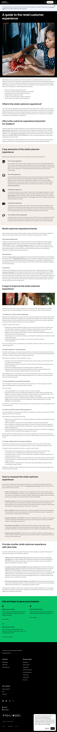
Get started (50, 2)
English (5, 707)
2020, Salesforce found (19, 258)
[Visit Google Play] (7, 715)
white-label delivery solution (12, 568)
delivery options (12, 195)
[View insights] (30, 606)
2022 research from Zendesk (18, 133)
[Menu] (55, 2)
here (49, 724)
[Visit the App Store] (16, 715)
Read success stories (8, 627)
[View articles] (3, 606)
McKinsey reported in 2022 (25, 245)
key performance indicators (33, 486)
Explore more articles (8, 609)
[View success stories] (3, 624)
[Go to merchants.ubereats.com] (5, 2)
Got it (52, 728)
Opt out (47, 728)
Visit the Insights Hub (36, 609)
